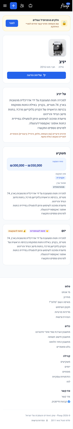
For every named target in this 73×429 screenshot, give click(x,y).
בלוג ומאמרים (63, 347)
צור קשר (65, 396)
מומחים (66, 372)
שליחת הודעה (34, 75)
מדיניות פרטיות (62, 312)
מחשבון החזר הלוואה (59, 342)
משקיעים (65, 362)
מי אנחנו (66, 292)
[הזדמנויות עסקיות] (30, 5)
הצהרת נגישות (63, 317)
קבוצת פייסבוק (59, 401)
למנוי (12, 23)
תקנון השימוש (63, 307)
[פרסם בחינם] (13, 5)
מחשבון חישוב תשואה (59, 337)
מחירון (67, 297)
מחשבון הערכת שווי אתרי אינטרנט (52, 332)
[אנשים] (22, 5)
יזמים (67, 367)
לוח (68, 382)
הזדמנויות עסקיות (61, 377)
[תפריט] (5, 5)
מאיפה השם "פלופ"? (59, 302)
